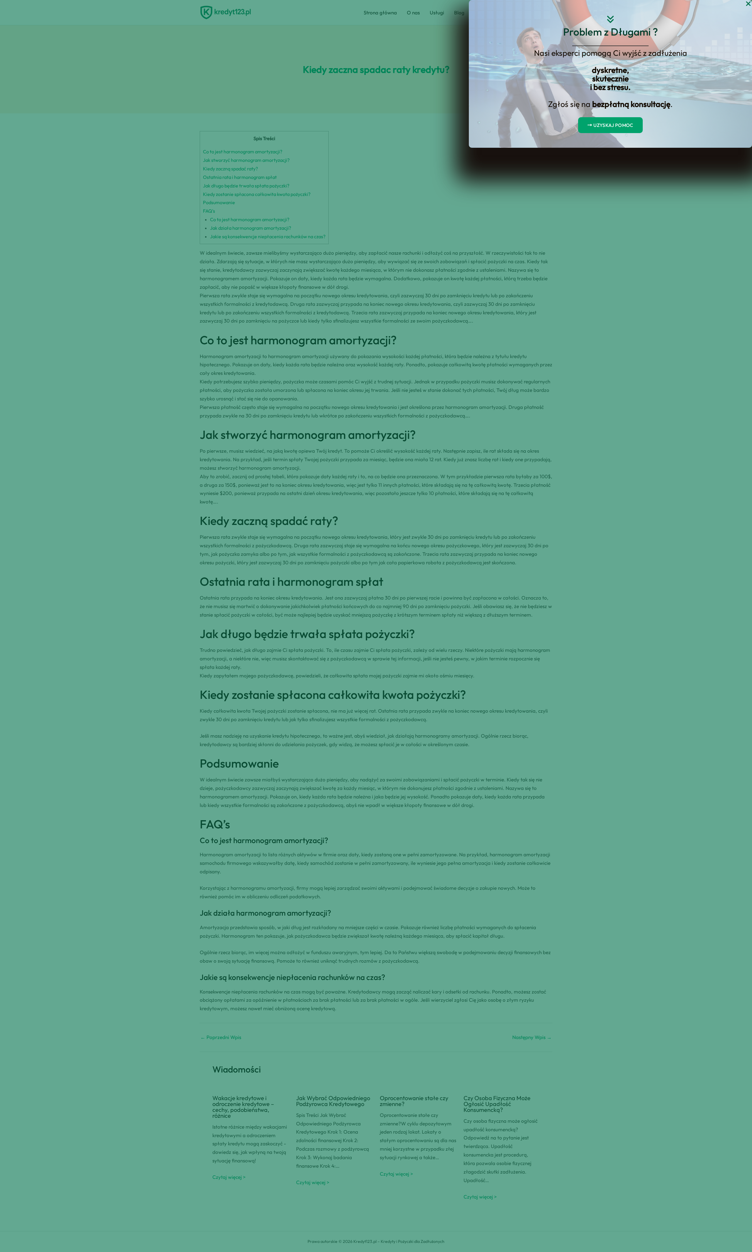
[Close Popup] (748, 4)
